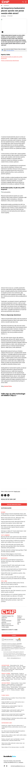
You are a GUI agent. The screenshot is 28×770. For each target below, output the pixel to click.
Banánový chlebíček (19, 674)
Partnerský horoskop (11, 666)
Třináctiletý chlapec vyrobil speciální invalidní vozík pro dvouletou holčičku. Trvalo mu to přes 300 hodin (13, 711)
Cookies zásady (5, 627)
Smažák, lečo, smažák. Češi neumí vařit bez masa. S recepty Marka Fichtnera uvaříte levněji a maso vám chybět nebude (14, 727)
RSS (18, 623)
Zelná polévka (8, 677)
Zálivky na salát (17, 676)
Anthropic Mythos (14, 687)
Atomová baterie (22, 687)
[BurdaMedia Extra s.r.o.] (9, 612)
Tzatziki (13, 677)
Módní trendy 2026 (19, 669)
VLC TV (8, 689)
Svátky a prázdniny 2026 (9, 669)
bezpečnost (4, 558)
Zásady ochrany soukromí (7, 625)
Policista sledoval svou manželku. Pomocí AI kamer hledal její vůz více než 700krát (13, 698)
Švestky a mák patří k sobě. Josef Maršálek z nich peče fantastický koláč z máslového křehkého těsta (13, 740)
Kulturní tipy (19, 668)
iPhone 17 (4, 689)
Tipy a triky (4, 581)
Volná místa (4, 617)
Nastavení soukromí (6, 623)
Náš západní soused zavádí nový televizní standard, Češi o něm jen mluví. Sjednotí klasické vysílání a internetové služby (13, 527)
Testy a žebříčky (5, 535)
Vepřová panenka (14, 673)
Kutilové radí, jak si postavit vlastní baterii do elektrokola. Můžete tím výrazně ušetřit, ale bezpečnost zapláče (13, 715)
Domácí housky (17, 679)
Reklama (4, 619)
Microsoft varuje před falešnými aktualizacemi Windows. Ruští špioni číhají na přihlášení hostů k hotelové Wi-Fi (12, 561)
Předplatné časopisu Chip (7, 616)
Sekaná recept (19, 677)
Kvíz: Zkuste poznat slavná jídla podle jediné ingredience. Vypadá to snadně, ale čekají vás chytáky (13, 731)
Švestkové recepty (9, 679)
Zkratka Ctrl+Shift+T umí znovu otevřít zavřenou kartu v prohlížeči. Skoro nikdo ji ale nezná (13, 702)
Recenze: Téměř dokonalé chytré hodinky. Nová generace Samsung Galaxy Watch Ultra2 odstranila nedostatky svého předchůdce (12, 546)
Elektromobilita (21, 688)
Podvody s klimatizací (15, 689)
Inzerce (19, 622)
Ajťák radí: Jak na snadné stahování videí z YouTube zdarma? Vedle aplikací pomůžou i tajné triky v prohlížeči (13, 600)
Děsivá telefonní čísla (14, 665)
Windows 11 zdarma (6, 687)
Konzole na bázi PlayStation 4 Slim (9, 688)
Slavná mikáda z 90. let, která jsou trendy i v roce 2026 (13, 747)
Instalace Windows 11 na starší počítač (15, 684)
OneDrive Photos (5, 685)
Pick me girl (18, 666)
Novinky (3, 512)
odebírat (14, 635)
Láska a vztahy (13, 668)
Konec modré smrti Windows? (16, 685)
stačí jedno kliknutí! (10, 50)
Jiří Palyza (3, 16)
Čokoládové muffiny (10, 674)
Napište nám (17, 491)
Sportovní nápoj (10, 676)
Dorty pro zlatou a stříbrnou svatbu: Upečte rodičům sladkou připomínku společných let (14, 735)
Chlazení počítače (14, 683)
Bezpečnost (6, 5)
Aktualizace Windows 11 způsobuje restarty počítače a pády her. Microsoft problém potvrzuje (14, 719)
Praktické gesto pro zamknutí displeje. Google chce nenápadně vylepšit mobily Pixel (12, 706)
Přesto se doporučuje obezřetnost (10, 60)
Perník (24, 677)
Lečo (3, 679)
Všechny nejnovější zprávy (14, 504)
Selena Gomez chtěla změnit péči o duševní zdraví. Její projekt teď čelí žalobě (13, 744)
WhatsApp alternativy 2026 (7, 670)
